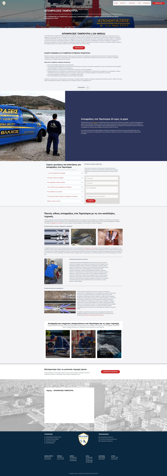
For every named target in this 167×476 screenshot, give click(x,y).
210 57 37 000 (60, 459)
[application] (126, 3)
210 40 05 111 (60, 457)
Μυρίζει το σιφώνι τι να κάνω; (54, 201)
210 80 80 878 (73, 457)
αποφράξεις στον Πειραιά (56, 223)
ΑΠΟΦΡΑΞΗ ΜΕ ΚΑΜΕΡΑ (52, 439)
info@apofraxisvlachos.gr (106, 437)
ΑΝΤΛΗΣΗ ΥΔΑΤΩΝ (51, 441)
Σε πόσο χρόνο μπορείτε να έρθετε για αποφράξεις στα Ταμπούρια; (62, 196)
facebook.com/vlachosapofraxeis (108, 439)
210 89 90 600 (89, 457)
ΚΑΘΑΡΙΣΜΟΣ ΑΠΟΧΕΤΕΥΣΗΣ (53, 437)
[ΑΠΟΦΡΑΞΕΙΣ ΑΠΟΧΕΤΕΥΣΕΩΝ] (4, 3)
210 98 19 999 (89, 460)
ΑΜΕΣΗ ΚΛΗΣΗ (79, 47)
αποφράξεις (95, 122)
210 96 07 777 (89, 459)
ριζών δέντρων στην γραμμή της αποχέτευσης (93, 315)
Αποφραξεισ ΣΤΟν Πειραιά (110, 371)
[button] (158, 3)
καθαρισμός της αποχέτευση (90, 248)
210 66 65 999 (73, 460)
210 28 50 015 (73, 459)
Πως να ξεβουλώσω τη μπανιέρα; (54, 191)
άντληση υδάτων (110, 352)
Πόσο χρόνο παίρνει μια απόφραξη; (55, 177)
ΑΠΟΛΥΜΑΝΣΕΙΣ (50, 442)
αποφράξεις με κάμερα (60, 351)
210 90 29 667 (47, 459)
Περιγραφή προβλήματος (106, 441)
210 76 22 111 (47, 457)
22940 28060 (102, 459)
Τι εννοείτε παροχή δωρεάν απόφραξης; (56, 173)
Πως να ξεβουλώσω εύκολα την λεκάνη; (56, 182)
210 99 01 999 (89, 462)
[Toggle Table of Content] (87, 88)
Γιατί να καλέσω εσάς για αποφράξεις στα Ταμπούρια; (59, 187)
